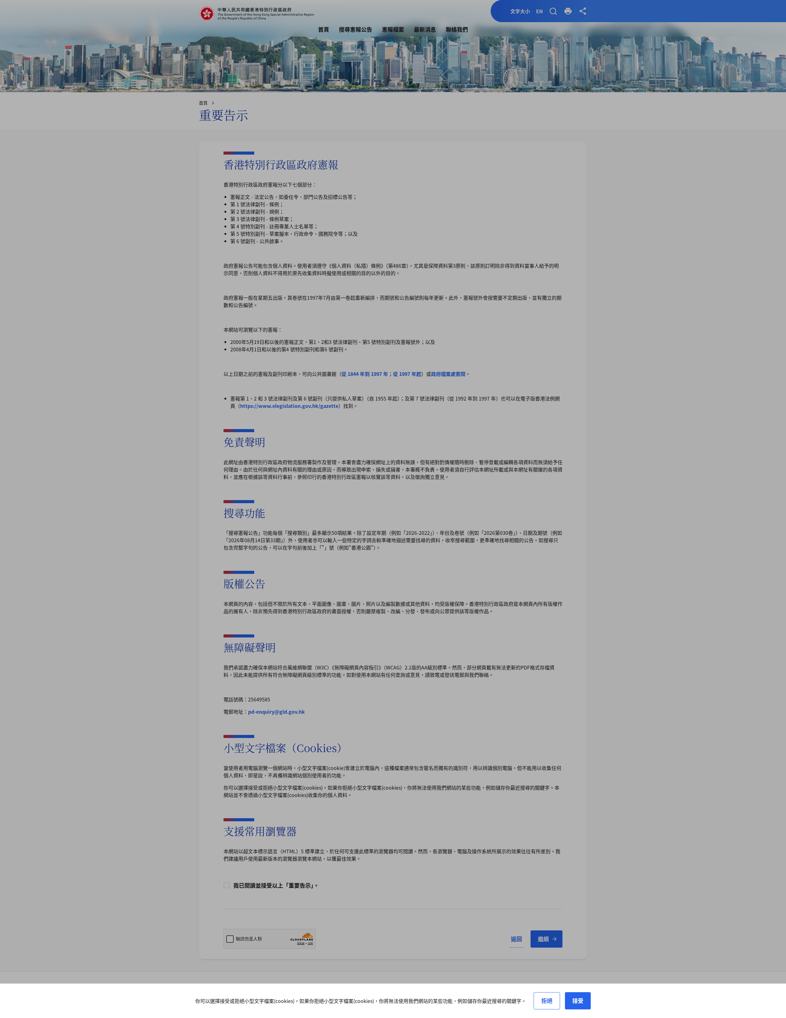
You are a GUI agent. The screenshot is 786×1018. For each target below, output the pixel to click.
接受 (577, 1000)
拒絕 (546, 1000)
